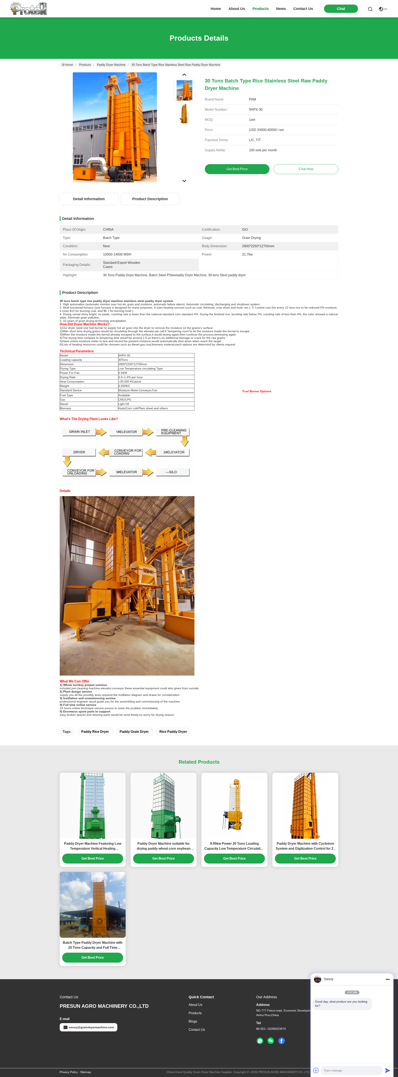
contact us (303, 9)
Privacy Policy (69, 1072)
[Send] (387, 1070)
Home (216, 9)
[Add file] (316, 1070)
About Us (195, 1005)
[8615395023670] (260, 1040)
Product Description (150, 199)
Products (85, 64)
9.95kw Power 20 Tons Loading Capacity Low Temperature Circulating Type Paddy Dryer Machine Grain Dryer (234, 846)
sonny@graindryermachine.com (91, 1027)
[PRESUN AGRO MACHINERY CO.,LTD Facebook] (281, 1040)
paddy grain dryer (134, 731)
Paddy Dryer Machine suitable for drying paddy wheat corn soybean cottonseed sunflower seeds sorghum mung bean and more (163, 846)
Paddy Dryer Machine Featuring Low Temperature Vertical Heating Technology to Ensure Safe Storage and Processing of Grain (92, 846)
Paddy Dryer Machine (111, 64)
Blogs (193, 1021)
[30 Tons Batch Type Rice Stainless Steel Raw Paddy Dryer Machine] (115, 127)
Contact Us (197, 1029)
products (260, 9)
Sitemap (85, 1072)
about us (236, 9)
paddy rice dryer (95, 731)
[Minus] (387, 979)
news (281, 9)
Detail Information (89, 199)
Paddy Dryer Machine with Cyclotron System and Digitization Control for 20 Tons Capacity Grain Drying (305, 846)
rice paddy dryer (173, 731)
